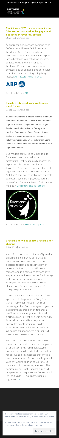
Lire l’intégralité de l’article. (27, 76)
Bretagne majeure (34, 224)
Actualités (24, 37)
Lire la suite (24, 379)
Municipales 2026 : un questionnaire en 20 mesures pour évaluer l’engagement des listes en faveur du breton (28, 31)
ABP (27, 92)
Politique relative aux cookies (31, 425)
